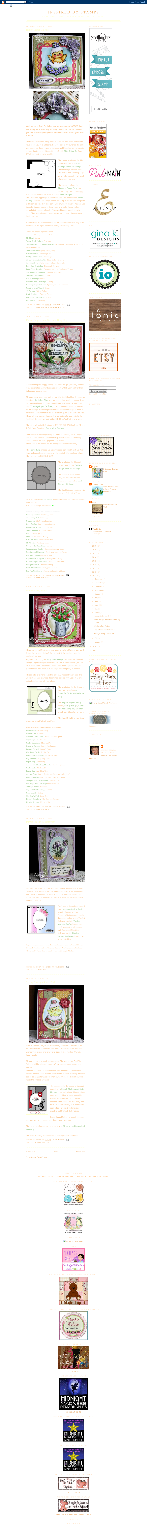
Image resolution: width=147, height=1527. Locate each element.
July (96, 597)
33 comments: (58, 967)
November (99, 582)
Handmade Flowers (58, 307)
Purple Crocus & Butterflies (40, 821)
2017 (94, 553)
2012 (94, 572)
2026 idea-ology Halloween (101, 531)
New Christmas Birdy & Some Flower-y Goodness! (110, 488)
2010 (94, 646)
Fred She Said (42, 307)
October (98, 586)
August (98, 594)
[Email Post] (68, 305)
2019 (94, 546)
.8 (34, 578)
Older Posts (80, 1151)
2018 (94, 549)
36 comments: (59, 305)
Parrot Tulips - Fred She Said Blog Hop (46, 320)
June (97, 601)
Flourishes (41, 970)
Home (56, 1151)
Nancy (94, 502)
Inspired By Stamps (73, 12)
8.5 (35, 1142)
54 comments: (58, 575)
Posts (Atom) (42, 1157)
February (98, 638)
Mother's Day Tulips (36, 590)
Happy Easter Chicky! (37, 29)
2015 (94, 561)
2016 (94, 557)
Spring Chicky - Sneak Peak (41, 982)
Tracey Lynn (97, 484)
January (98, 642)
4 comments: (59, 1140)
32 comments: (59, 807)
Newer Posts (30, 1151)
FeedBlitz (102, 394)
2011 (94, 575)
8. (34, 307)
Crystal (95, 466)
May (97, 605)
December (99, 579)
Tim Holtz (96, 528)
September (99, 590)
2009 (94, 650)
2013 (94, 568)
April (97, 608)
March (97, 612)
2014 (94, 564)
